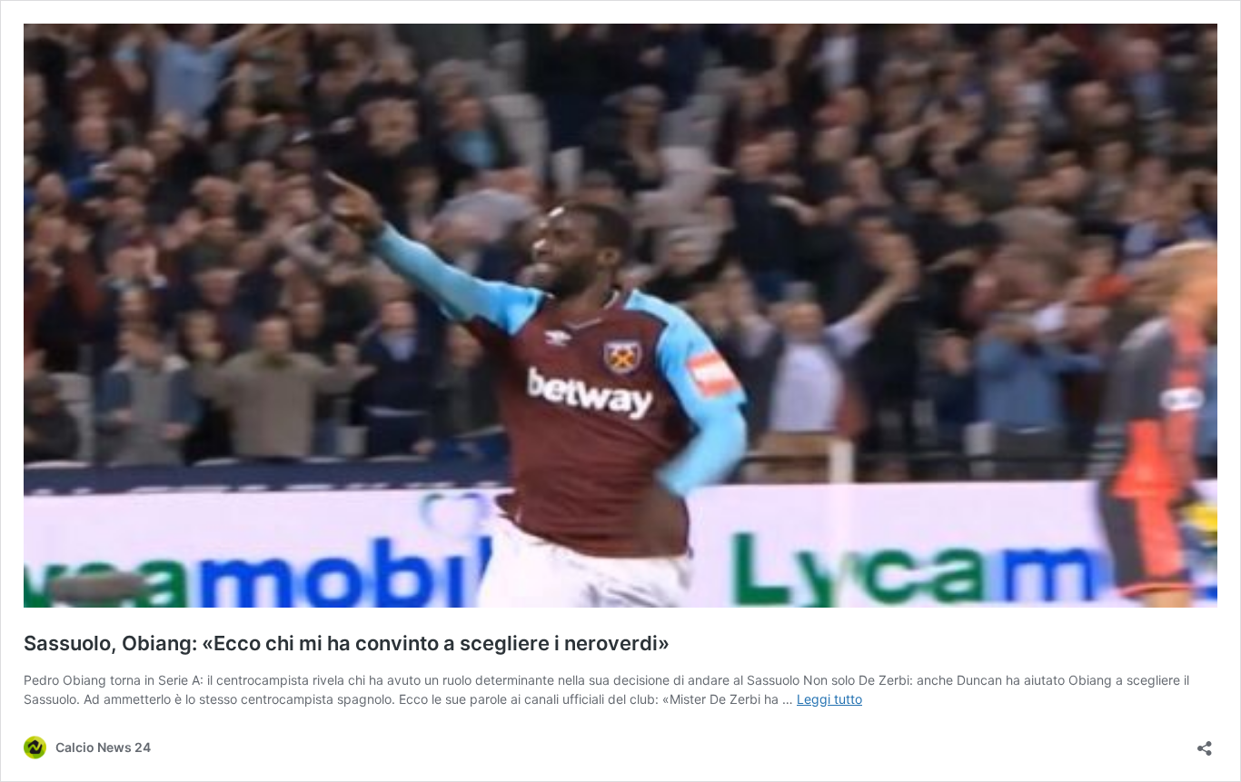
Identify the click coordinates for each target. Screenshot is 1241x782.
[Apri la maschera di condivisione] (1204, 742)
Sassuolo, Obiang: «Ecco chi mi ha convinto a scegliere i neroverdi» (347, 643)
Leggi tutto (829, 699)
